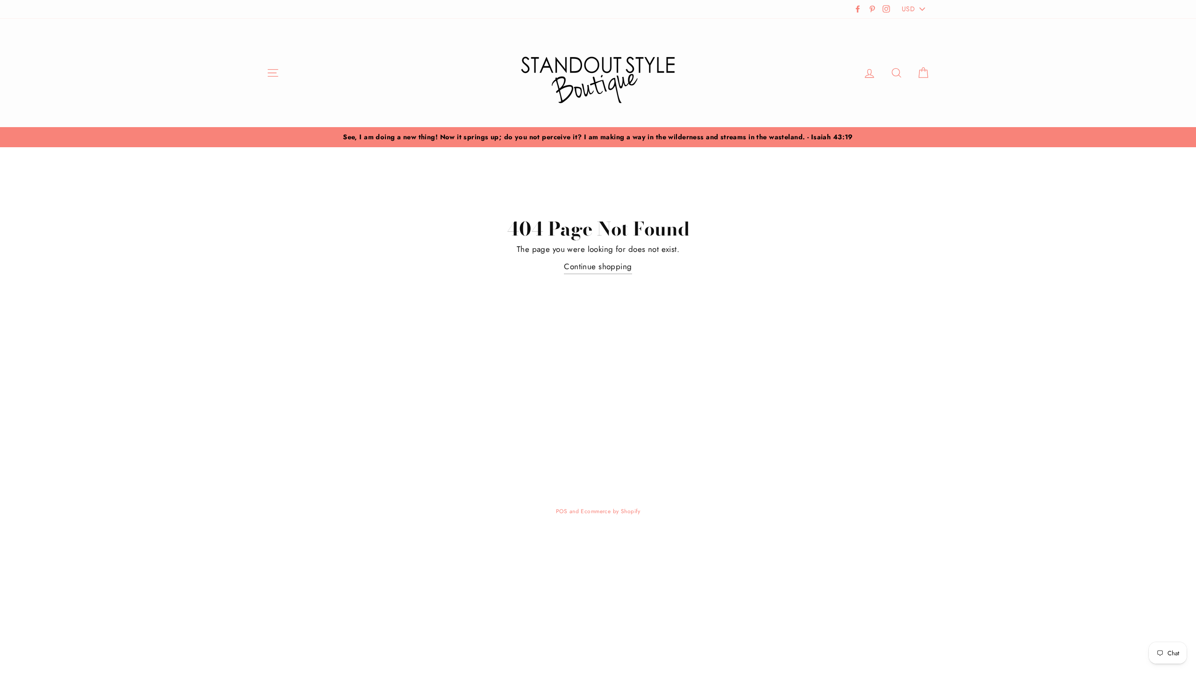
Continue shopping (598, 266)
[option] (598, 137)
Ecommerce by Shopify (610, 511)
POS (561, 511)
